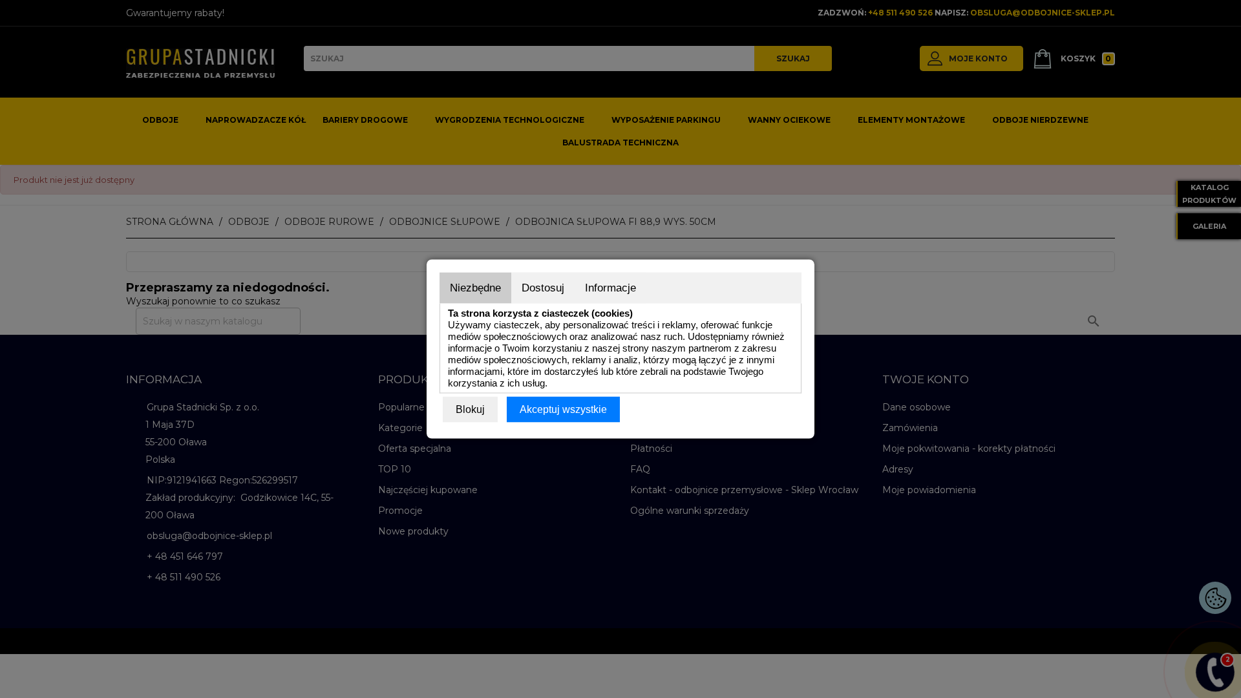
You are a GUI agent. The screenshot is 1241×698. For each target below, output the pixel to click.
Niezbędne (475, 288)
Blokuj (470, 409)
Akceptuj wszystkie (563, 409)
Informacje (610, 288)
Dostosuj (543, 288)
